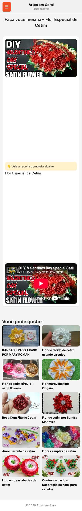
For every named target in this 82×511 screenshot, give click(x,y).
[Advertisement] (41, 118)
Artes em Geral (41, 5)
